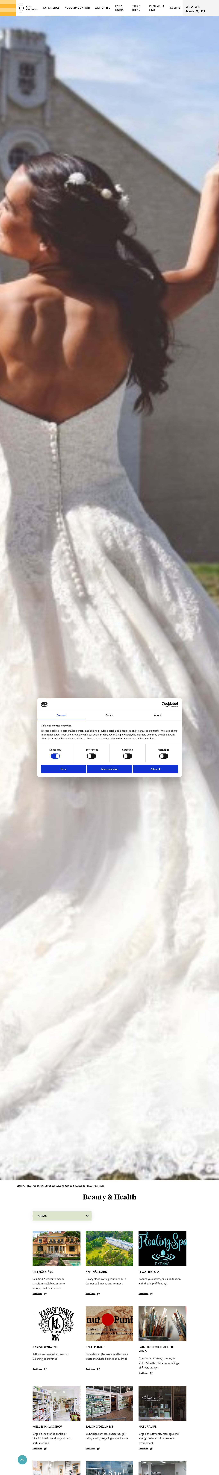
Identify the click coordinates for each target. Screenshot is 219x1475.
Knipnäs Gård (96, 1272)
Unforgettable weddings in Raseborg (65, 1186)
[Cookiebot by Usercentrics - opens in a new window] (164, 704)
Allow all (155, 768)
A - (187, 6)
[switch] (91, 756)
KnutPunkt (95, 1347)
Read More (37, 1293)
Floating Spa (149, 1272)
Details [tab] (110, 715)
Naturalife (147, 1427)
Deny (63, 768)
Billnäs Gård (43, 1272)
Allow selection (109, 768)
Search (190, 11)
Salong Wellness (99, 1427)
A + (197, 6)
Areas (42, 1216)
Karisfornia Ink (45, 1347)
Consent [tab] (61, 715)
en (203, 11)
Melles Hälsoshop (48, 1427)
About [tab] (157, 715)
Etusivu (21, 1186)
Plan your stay (35, 1186)
